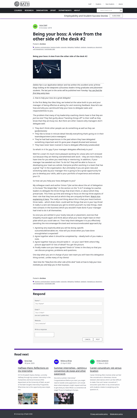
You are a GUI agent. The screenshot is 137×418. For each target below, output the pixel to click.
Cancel (88, 339)
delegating (70, 47)
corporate (64, 47)
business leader (55, 47)
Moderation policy (116, 414)
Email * (37, 310)
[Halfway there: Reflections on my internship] (28, 398)
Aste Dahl (43, 25)
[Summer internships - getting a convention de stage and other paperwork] (64, 398)
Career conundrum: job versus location (105, 369)
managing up (91, 47)
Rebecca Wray (66, 361)
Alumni (121, 4)
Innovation (42, 10)
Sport (53, 10)
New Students (110, 4)
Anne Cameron (102, 361)
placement (99, 47)
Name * (37, 301)
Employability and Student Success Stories (86, 15)
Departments (65, 10)
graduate (83, 47)
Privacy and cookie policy (99, 414)
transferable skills (49, 49)
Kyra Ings (28, 361)
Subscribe (116, 16)
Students (98, 4)
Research (29, 10)
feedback (77, 47)
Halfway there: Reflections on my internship (33, 369)
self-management (38, 49)
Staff (89, 4)
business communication (42, 47)
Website (38, 321)
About (77, 10)
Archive (43, 44)
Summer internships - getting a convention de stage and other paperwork (70, 370)
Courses (18, 10)
